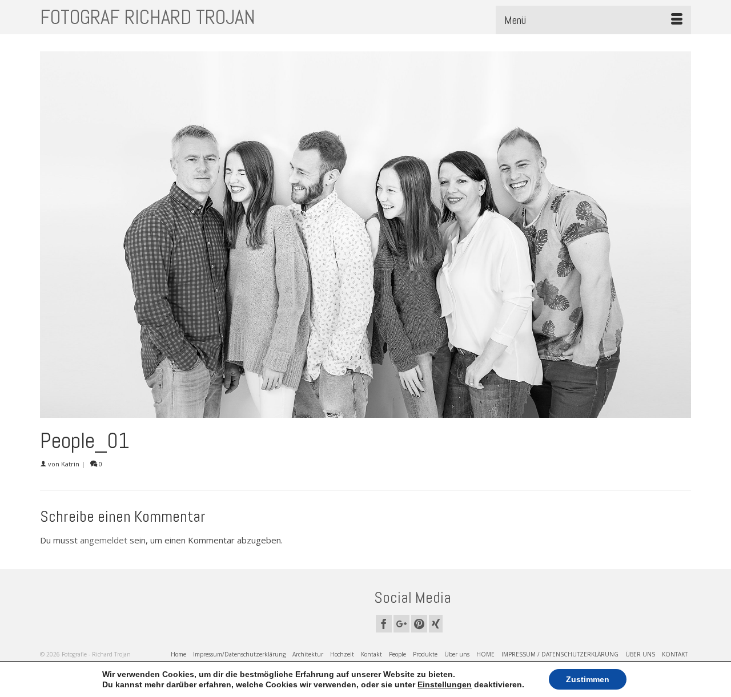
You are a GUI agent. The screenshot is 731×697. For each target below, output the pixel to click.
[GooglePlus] (401, 624)
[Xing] (436, 624)
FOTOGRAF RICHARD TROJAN (147, 17)
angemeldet (103, 540)
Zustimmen (587, 679)
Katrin (70, 464)
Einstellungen (444, 684)
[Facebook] (384, 624)
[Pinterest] (419, 624)
